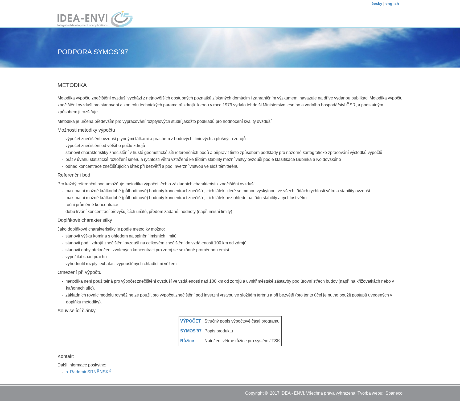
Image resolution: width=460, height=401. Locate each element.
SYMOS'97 (191, 331)
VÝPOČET (190, 321)
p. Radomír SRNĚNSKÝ (88, 372)
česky (377, 3)
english (392, 3)
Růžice (187, 341)
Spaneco (393, 393)
